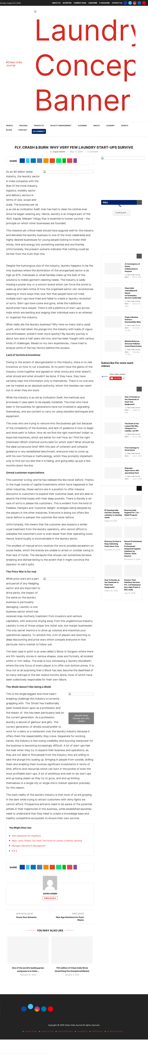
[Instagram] (134, 3)
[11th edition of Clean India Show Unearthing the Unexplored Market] (71, 950)
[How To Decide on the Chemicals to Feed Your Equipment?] (113, 401)
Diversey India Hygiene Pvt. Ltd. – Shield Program (132, 512)
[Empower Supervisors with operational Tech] (113, 473)
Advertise (67, 3)
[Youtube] (144, 3)
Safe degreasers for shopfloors (26, 835)
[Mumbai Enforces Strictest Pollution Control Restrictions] (113, 346)
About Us (56, 3)
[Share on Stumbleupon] (52, 160)
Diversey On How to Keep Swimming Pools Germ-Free (112, 543)
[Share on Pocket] (69, 160)
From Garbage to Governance (132, 449)
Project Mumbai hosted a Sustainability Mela (133, 319)
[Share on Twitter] (27, 160)
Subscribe (92, 3)
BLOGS (9, 130)
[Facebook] (125, 3)
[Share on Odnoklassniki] (46, 160)
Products (39, 125)
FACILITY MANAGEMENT (60, 125)
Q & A (14, 851)
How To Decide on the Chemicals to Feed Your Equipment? (132, 400)
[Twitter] (130, 3)
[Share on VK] (39, 160)
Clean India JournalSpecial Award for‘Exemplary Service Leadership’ (133, 293)
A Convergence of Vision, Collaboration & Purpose (132, 267)
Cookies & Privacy (115, 1031)
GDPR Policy (97, 1031)
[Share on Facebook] (22, 160)
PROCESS (23, 125)
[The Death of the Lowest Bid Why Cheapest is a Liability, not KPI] (113, 428)
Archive (110, 488)
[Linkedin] (139, 3)
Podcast (22, 130)
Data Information (65, 1031)
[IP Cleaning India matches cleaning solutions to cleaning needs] (113, 501)
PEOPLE (9, 125)
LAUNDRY (110, 125)
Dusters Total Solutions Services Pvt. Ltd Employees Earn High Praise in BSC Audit (132, 585)
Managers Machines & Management (29, 845)
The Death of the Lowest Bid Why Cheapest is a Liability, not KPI (132, 427)
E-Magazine (104, 3)
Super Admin (59, 151)
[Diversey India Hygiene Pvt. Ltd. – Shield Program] (133, 501)
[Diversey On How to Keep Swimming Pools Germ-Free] (113, 532)
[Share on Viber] (75, 160)
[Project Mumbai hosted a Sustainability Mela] (113, 322)
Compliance (82, 1031)
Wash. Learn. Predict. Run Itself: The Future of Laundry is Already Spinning (47, 840)
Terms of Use (47, 1031)
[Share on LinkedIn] (33, 160)
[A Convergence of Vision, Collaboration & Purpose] (113, 268)
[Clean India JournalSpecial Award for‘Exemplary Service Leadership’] (113, 293)
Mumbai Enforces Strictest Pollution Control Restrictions (133, 343)
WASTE (96, 125)
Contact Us (117, 3)
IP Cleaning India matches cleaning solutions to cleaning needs (113, 514)
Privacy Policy (31, 1031)
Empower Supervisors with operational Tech (132, 470)
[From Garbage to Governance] (113, 452)
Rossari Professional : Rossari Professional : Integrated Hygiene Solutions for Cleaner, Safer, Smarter (133, 548)
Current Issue (80, 3)
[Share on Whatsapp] (58, 160)
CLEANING (82, 125)
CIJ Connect (39, 131)
